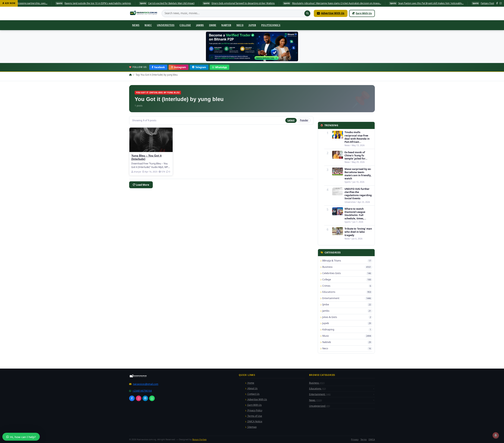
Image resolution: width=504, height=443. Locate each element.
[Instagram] (500, 3)
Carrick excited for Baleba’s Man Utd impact (138, 3)
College (185, 25)
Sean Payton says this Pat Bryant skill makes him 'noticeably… (397, 3)
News (135, 25)
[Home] (144, 13)
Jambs (200, 25)
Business (317, 438)
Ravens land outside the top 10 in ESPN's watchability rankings (64, 3)
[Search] (307, 13)
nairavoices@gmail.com (145, 439)
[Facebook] (497, 3)
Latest (291, 120)
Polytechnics (270, 25)
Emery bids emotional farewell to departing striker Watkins (210, 3)
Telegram (200, 67)
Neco (240, 25)
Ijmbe (212, 25)
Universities (165, 25)
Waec (148, 25)
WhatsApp (221, 67)
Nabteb (226, 25)
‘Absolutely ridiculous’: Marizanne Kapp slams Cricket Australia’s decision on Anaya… (303, 3)
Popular (304, 120)
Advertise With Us (332, 13)
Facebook (159, 67)
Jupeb (252, 25)
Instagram (180, 67)
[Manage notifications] (496, 435)
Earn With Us (364, 13)
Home (250, 438)
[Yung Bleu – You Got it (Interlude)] (151, 140)
